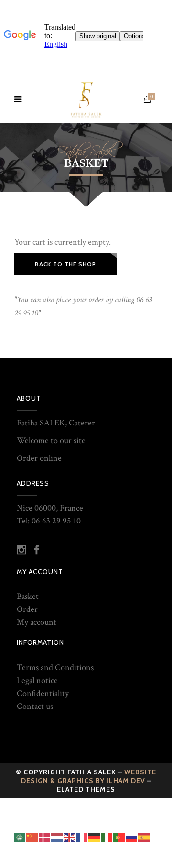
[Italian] (107, 836)
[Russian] (132, 836)
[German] (94, 836)
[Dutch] (57, 836)
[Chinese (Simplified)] (32, 836)
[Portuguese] (119, 836)
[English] (70, 836)
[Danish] (45, 836)
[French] (82, 836)
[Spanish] (144, 836)
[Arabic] (20, 836)
